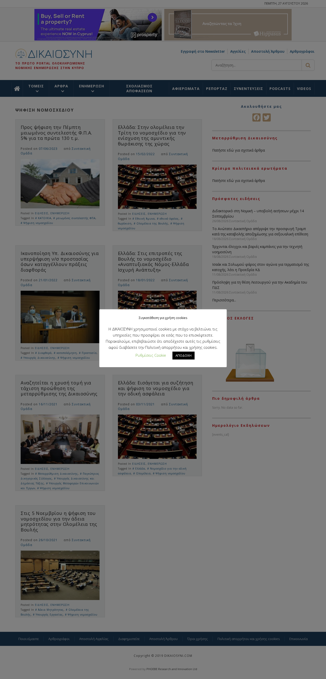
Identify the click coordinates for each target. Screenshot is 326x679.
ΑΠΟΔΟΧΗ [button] (183, 355)
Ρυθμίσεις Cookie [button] (150, 355)
